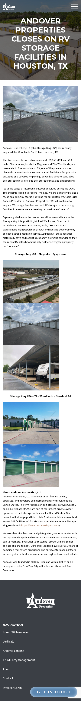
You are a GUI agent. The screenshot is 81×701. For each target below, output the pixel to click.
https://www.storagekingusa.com (40, 525)
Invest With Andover (16, 632)
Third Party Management (19, 660)
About (7, 669)
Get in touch (54, 692)
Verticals (8, 642)
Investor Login (12, 688)
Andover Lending (13, 651)
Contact (8, 678)
